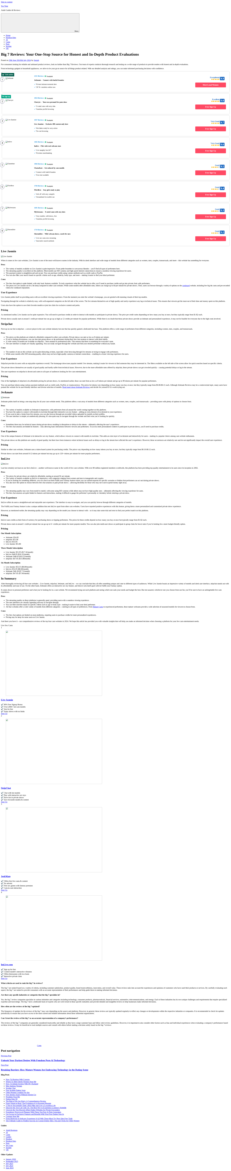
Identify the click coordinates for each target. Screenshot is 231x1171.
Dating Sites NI (11, 1099)
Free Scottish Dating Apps (16, 1090)
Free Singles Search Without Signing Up (21, 1095)
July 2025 (9, 1164)
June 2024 (9, 1168)
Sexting (8, 46)
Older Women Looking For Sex (18, 1092)
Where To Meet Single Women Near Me (21, 1082)
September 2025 (12, 1161)
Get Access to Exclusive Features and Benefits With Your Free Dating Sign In (35, 1114)
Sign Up (4, 714)
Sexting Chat (11, 1088)
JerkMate (5, 876)
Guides (8, 1137)
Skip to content (6, 2)
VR (7, 48)
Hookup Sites (11, 38)
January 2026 (11, 1159)
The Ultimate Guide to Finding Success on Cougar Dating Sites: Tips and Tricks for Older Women (42, 1121)
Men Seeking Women (14, 1086)
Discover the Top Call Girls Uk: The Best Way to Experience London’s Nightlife (36, 1108)
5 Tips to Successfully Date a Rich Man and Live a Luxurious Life (31, 1106)
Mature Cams (98, 607)
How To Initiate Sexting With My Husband (22, 1084)
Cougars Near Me (12, 1116)
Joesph (36, 60)
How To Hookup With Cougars (17, 1079)
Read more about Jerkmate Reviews (76, 387)
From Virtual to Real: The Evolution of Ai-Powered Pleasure (28, 1103)
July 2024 (9, 1166)
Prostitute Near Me (13, 1097)
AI (7, 40)
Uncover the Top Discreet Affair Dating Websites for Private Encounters (33, 1110)
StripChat (6, 788)
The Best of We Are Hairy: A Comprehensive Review (26, 1101)
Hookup (9, 1139)
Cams (8, 42)
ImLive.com (7, 964)
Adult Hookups (11, 1130)
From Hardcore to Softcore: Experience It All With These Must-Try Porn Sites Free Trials (39, 1119)
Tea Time (4, 6)
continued (186, 286)
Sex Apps (9, 1145)
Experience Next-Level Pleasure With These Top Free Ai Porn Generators (33, 1112)
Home (8, 35)
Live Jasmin (7, 700)
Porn (7, 44)
